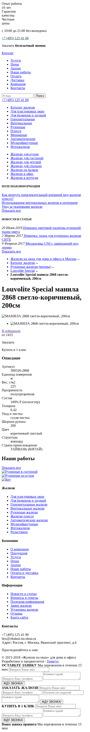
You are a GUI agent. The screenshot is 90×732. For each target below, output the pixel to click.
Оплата (15, 76)
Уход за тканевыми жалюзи (22, 206)
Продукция (18, 553)
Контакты (17, 88)
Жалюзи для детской (25, 162)
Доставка (17, 80)
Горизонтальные (22, 119)
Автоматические (22, 139)
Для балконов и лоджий (28, 115)
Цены (14, 64)
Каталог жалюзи (22, 107)
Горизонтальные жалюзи (28, 504)
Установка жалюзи (24, 609)
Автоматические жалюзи (29, 520)
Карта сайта (19, 617)
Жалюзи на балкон (24, 170)
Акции (15, 68)
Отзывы (16, 613)
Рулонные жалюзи (24, 512)
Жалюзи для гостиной (26, 158)
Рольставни (19, 532)
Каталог (8, 53)
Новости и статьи (23, 594)
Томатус (53, 661)
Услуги (15, 60)
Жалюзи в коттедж (24, 178)
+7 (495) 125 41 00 (15, 38)
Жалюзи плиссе (22, 516)
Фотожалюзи (20, 147)
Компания (18, 84)
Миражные (18, 135)
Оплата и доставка (24, 573)
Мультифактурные (24, 143)
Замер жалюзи (21, 605)
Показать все (11, 210)
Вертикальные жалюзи (27, 508)
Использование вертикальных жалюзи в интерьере (40, 203)
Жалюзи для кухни (24, 154)
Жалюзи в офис (22, 174)
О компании (19, 549)
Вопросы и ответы (24, 598)
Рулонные (17, 127)
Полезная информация (27, 602)
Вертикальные (21, 123)
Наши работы (20, 72)
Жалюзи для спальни (26, 166)
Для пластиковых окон (27, 111)
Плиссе (15, 131)
